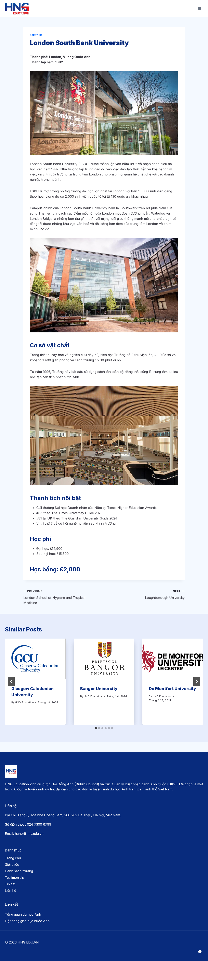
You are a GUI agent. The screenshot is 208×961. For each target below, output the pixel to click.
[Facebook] (200, 951)
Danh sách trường (19, 871)
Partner (36, 35)
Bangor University (98, 688)
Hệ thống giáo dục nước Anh (27, 921)
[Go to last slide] (11, 681)
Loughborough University (165, 595)
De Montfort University (172, 688)
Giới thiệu (12, 864)
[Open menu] (199, 8)
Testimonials (14, 878)
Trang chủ (13, 858)
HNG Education (24, 702)
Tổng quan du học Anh (23, 914)
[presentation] (35, 659)
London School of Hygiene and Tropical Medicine (54, 597)
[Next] (196, 681)
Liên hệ (10, 891)
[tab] (96, 728)
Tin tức (10, 884)
